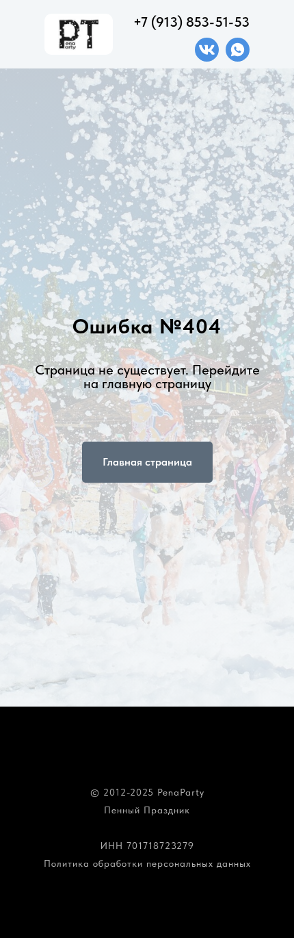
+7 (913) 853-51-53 (191, 22)
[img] (207, 50)
